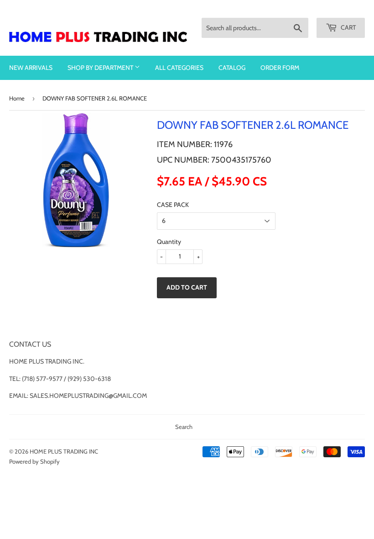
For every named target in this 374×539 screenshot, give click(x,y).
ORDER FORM (279, 67)
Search (183, 426)
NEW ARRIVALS (30, 67)
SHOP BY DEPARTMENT (101, 67)
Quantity (169, 242)
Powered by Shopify (34, 461)
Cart (347, 27)
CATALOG (231, 67)
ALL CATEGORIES (179, 67)
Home (17, 98)
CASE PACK (173, 205)
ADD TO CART (186, 287)
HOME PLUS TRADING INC (64, 451)
